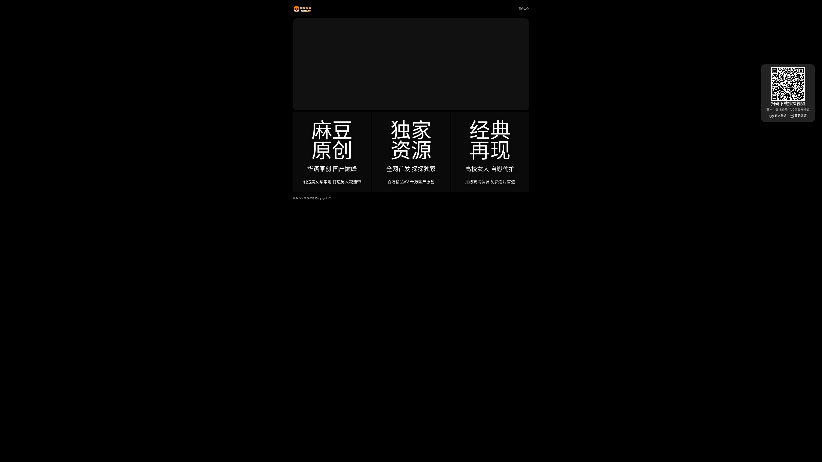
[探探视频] (303, 9)
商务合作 (523, 8)
